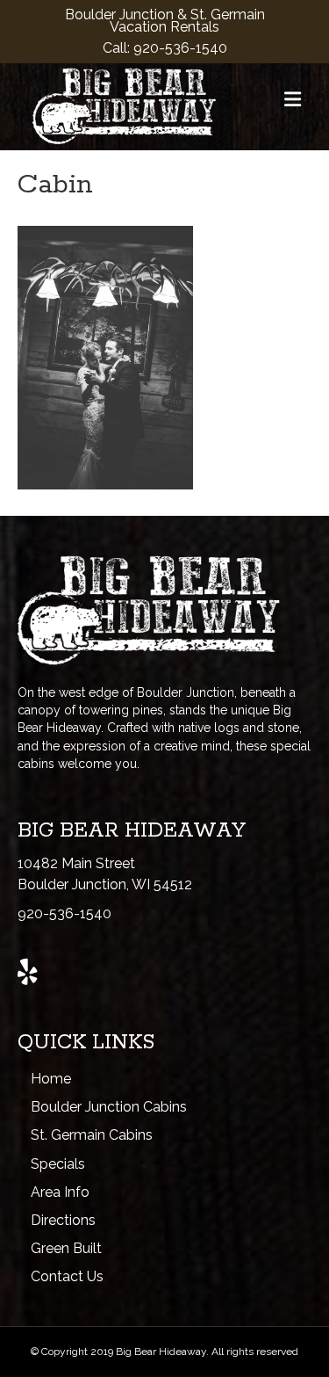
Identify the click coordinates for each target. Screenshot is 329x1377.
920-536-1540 (180, 48)
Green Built (66, 1248)
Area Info (60, 1192)
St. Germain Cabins (92, 1135)
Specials (58, 1164)
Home (51, 1078)
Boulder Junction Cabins (109, 1106)
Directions (63, 1220)
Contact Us (67, 1276)
